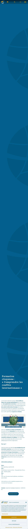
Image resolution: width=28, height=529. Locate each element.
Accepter (14, 517)
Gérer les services (5, 513)
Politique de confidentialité (17, 527)
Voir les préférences (14, 524)
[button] (26, 502)
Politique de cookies (8, 527)
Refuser (14, 520)
